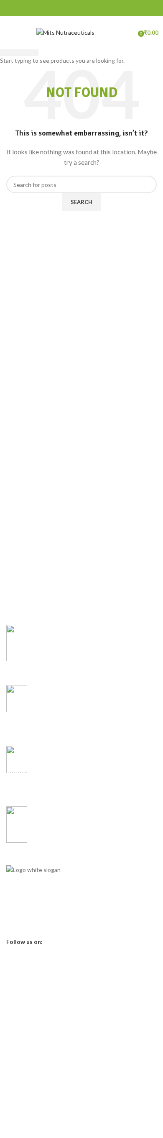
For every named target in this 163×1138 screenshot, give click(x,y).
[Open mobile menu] (10, 32)
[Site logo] (65, 32)
